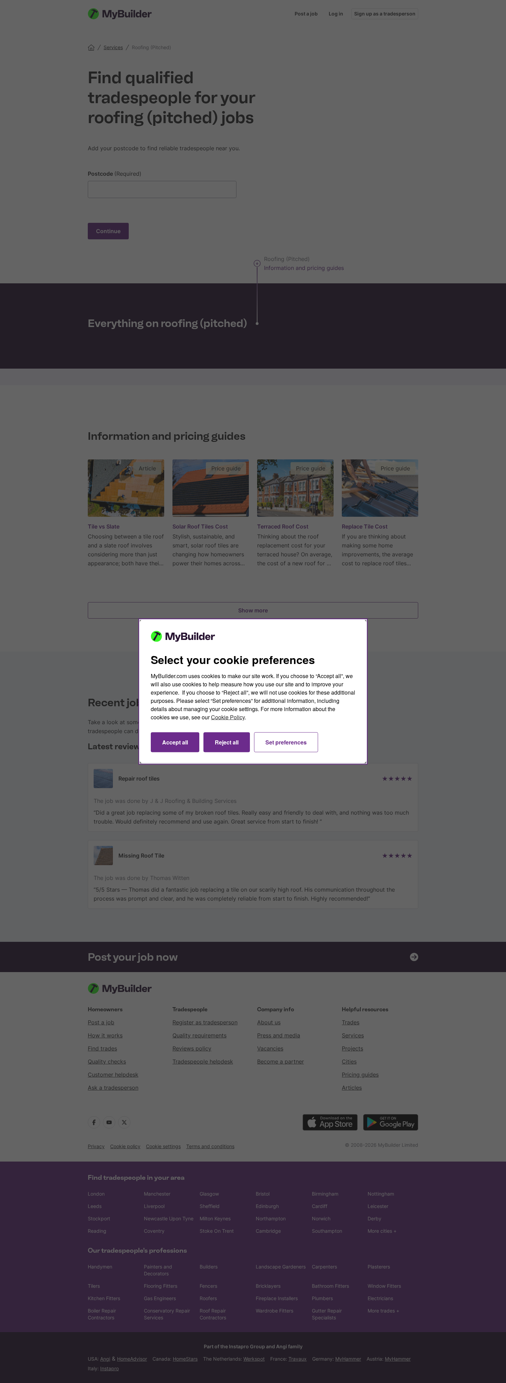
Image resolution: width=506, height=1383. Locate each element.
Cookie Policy (228, 717)
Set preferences (286, 742)
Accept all (175, 742)
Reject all (227, 742)
